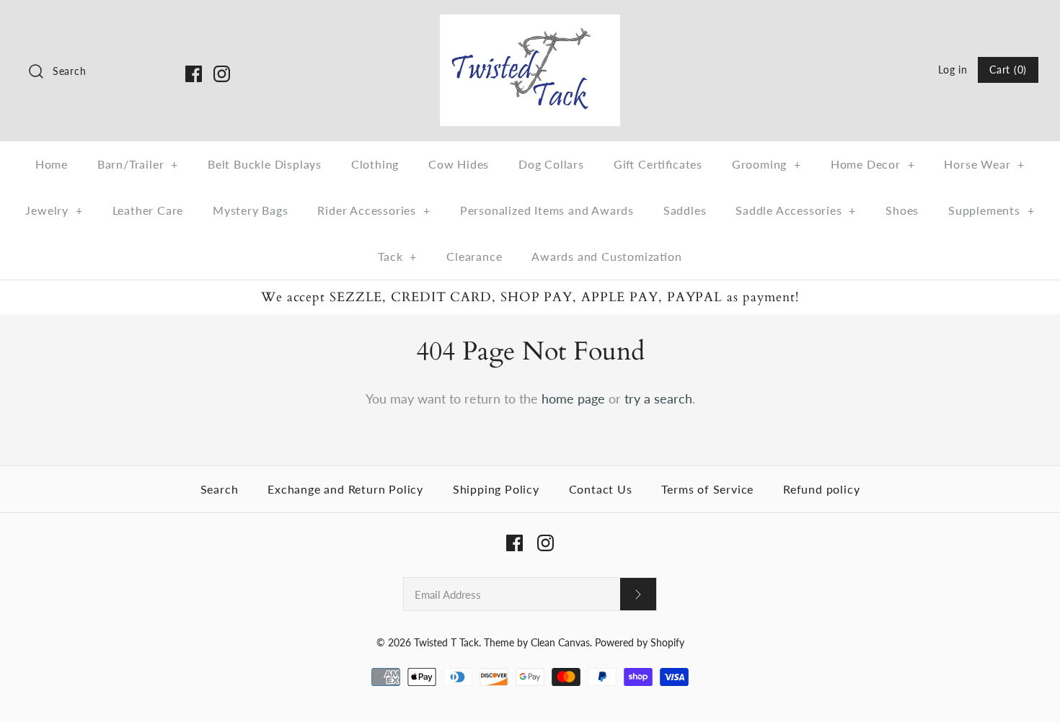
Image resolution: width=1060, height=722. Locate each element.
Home (51, 164)
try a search (658, 398)
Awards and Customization (606, 256)
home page (573, 398)
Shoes (902, 210)
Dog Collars (551, 164)
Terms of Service (707, 489)
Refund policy (821, 489)
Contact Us (600, 489)
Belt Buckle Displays (265, 164)
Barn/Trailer (137, 164)
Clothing (375, 164)
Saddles (685, 210)
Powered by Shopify (639, 642)
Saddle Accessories (796, 210)
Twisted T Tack (446, 642)
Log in (952, 69)
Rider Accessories (373, 210)
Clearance (474, 256)
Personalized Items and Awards (547, 210)
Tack (397, 256)
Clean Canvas (560, 642)
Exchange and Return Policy (345, 489)
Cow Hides (458, 164)
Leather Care (148, 210)
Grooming (766, 164)
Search (219, 489)
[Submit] (638, 594)
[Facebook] (193, 74)
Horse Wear (984, 164)
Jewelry (53, 210)
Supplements (991, 210)
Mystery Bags (250, 210)
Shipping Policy (496, 489)
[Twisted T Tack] (530, 24)
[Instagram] (221, 74)
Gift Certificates (658, 164)
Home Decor (873, 164)
